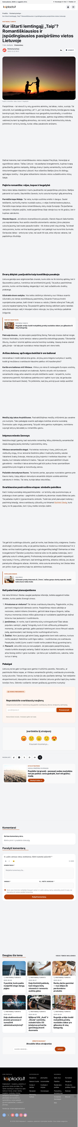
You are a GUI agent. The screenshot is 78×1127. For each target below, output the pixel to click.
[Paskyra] (68, 7)
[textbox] (39, 873)
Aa (61, 50)
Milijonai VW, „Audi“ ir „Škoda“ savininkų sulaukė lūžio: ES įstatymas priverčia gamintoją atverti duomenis (38, 1024)
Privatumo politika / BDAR (70, 1086)
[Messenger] (19, 757)
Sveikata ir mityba (44, 1086)
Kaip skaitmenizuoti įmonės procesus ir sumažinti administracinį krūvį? (13, 1021)
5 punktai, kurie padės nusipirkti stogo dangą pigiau (14, 985)
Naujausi (68, 1081)
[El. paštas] (34, 757)
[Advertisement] (39, 142)
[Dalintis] (40, 757)
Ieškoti (60, 1049)
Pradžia (5, 13)
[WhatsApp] (29, 757)
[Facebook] (14, 757)
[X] (24, 757)
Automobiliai (45, 1081)
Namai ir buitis (34, 1081)
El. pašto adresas (46, 881)
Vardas (7, 881)
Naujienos (32, 1078)
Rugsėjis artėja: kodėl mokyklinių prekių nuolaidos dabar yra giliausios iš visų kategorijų (63, 1022)
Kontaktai (68, 1078)
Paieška (71, 2)
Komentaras (9, 865)
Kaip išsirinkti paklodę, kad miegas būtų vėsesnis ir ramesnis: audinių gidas (39, 987)
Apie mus (57, 1078)
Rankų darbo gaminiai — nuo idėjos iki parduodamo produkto (64, 987)
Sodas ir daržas (32, 1086)
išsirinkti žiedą (60, 502)
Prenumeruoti (64, 710)
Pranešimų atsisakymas (58, 1092)
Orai (65, 2)
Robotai (67, 1091)
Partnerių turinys (15, 13)
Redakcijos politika (58, 1086)
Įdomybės (44, 1078)
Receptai (32, 1091)
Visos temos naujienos (66, 956)
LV (75, 2)
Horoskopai (58, 2)
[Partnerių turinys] (4, 50)
